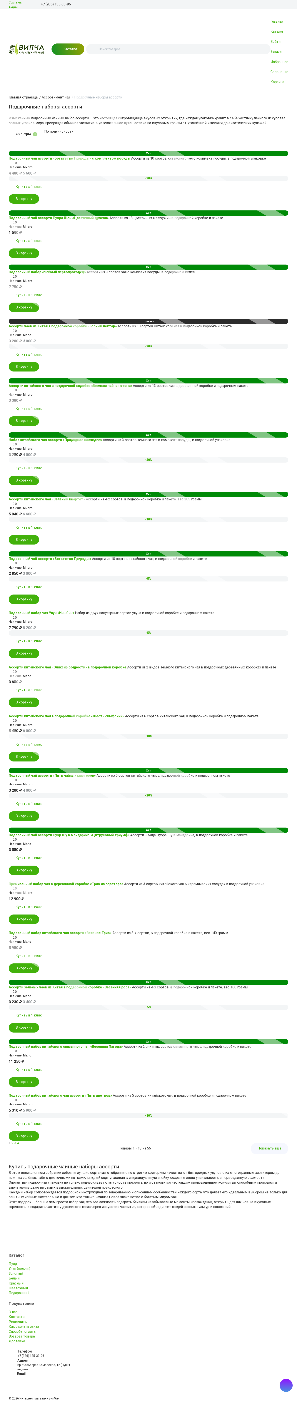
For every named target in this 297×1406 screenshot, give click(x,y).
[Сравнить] (17, 147)
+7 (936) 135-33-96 (30, 1356)
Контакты (17, 1317)
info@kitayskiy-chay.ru (32, 1378)
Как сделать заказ (24, 1326)
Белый (14, 1278)
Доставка (17, 1341)
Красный (16, 1283)
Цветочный (18, 1288)
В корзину (24, 199)
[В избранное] (11, 147)
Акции (13, 7)
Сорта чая (16, 2)
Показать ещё (269, 1148)
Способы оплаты (23, 1331)
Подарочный (19, 1293)
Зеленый (16, 1273)
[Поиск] (93, 49)
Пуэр (13, 1264)
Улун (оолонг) (19, 1268)
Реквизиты (18, 1322)
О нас (13, 1312)
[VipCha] (27, 49)
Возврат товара (22, 1336)
